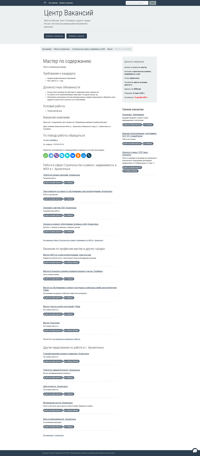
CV (45, 2)
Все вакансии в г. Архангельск (53, 435)
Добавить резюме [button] (76, 36)
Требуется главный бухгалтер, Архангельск (61, 370)
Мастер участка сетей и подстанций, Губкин (61, 306)
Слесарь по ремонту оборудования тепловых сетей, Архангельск (70, 224)
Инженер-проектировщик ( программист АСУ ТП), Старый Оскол (139, 134)
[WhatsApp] (45, 155)
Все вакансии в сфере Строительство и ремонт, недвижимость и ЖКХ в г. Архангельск (73, 240)
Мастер (110, 49)
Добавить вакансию (66, 3)
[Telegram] (51, 155)
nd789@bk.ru (53, 140)
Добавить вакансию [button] (54, 36)
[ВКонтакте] (72, 155)
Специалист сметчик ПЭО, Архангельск (59, 207)
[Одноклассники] (78, 155)
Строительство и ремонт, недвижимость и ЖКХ (88, 49)
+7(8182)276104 (58, 144)
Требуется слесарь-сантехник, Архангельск (61, 175)
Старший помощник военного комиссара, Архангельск (66, 353)
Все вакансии (53, 3)
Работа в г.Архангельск (62, 49)
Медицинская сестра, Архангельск (58, 402)
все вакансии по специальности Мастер (66, 339)
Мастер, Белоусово (51, 323)
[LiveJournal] (88, 155)
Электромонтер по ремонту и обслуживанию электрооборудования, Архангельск (77, 191)
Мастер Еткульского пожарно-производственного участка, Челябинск (73, 271)
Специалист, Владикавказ (133, 114)
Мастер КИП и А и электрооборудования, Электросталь (67, 255)
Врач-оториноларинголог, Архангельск (59, 419)
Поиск (153, 3)
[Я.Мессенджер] (67, 155)
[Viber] (56, 155)
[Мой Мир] (83, 155)
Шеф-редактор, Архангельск (55, 386)
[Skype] (61, 155)
